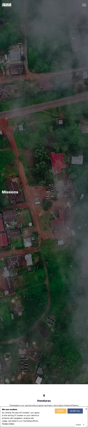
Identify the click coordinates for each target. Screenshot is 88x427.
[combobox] (80, 425)
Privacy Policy (8, 424)
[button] (84, 5)
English (78, 425)
